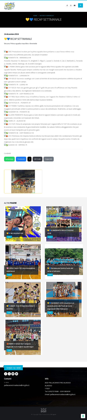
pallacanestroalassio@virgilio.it (16, 385)
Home (35, 15)
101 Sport (53, 414)
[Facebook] (67, 5)
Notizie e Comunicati (47, 15)
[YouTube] (74, 5)
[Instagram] (70, 5)
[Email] (16, 373)
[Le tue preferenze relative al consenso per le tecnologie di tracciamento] (83, 416)
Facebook (21, 159)
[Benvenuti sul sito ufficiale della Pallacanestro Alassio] (9, 6)
